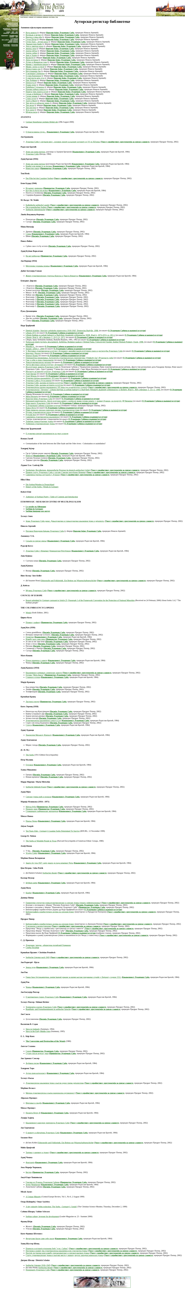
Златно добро (31, 53)
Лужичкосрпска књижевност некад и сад (43, 720)
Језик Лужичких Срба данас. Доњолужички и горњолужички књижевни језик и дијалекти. (65, 521)
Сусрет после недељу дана (37, 1053)
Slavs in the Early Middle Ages (38, 1031)
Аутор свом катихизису (36, 1073)
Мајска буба (31, 807)
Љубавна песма (32, 1063)
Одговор (29, 765)
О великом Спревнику (35, 73)
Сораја (28, 1051)
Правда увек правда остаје (37, 92)
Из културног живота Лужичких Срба (42, 367)
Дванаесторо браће (34, 44)
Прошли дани (32, 809)
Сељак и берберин (34, 94)
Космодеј (30, 58)
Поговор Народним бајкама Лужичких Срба (45, 531)
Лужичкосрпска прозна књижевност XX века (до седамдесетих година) (56, 387)
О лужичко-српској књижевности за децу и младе (47, 433)
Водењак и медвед (34, 35)
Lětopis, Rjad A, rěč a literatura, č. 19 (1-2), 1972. (45, 337)
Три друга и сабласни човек (38, 103)
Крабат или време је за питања (39, 166)
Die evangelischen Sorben (36, 207)
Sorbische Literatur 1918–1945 (38, 1265)
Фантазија (30, 1162)
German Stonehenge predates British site (42, 122)
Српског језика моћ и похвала (38, 797)
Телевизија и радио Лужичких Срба (41, 1007)
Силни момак (31, 96)
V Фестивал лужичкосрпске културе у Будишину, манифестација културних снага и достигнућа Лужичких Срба (74, 351)
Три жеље (30, 105)
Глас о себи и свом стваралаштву (40, 360)
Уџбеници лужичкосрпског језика (40, 424)
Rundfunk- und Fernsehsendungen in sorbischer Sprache (48, 1009)
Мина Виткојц (32, 396)
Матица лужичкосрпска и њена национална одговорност (50, 1093)
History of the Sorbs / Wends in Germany (42, 487)
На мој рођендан (33, 256)
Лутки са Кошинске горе (36, 62)
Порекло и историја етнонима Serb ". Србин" (47, 1248)
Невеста (29, 456)
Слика (28, 234)
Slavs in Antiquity (33, 1029)
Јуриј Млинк (31, 376)
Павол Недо (31, 408)
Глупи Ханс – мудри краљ (37, 42)
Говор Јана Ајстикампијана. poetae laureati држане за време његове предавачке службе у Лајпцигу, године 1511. (73, 977)
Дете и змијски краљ (34, 46)
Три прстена (31, 108)
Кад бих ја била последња (37, 190)
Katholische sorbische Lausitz (37, 205)
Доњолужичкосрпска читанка (38, 362)
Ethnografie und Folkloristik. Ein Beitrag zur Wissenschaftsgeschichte (68, 580)
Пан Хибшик (31, 80)
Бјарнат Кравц (32, 355)
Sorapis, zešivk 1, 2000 (35, 349)
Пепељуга (30, 83)
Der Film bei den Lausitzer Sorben (39, 178)
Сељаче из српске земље (36, 541)
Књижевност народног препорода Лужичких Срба (47, 1123)
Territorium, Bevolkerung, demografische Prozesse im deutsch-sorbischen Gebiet (58, 470)
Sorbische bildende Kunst (36, 787)
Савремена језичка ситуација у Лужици (43, 475)
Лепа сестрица (32, 60)
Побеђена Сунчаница (35, 87)
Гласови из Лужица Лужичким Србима (42, 1182)
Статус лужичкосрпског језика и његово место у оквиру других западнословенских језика (64, 1255)
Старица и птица (33, 677)
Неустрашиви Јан (33, 71)
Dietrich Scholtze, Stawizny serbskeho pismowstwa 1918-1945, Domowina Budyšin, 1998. (62, 330)
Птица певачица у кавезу (36, 660)
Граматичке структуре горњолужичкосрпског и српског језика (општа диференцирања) (63, 903)
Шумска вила (31, 112)
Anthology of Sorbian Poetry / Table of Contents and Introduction (52, 497)
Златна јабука (31, 51)
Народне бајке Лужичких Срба (39, 399)
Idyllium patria (31, 883)
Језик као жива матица (35, 152)
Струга (29, 725)
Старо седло (31, 98)
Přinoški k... (30, 346)
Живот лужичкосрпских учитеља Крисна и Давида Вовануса (52, 276)
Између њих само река (35, 639)
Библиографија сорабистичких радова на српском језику (50, 912)
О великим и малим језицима (38, 926)
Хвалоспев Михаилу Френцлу (39, 735)
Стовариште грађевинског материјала (42, 811)
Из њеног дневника (34, 188)
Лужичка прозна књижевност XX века (42, 378)
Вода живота (31, 33)
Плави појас (31, 85)
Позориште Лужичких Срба (38, 1270)
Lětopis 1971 (31, 333)
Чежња (29, 987)
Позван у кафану (33, 622)
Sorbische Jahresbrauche (35, 209)
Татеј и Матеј (31, 101)
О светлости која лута (35, 78)
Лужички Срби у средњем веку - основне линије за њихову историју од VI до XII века (63, 142)
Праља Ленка (31, 821)
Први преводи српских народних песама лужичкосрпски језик (53, 410)
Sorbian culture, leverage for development (42, 1216)
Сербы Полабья (32, 947)
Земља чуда (30, 967)
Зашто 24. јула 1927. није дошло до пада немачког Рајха (49, 863)
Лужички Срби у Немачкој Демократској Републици (48, 551)
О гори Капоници (33, 76)
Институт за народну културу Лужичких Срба (45, 371)
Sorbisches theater (50, 873)
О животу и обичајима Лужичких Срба (42, 1133)
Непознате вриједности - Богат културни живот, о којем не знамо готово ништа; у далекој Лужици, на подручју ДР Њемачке (79, 401)
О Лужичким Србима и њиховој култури (43, 405)
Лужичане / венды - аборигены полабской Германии (48, 945)
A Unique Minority (33, 1197)
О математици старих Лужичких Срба (42, 997)
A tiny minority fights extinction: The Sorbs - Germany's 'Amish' (51, 1207)
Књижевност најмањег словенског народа (44, 673)
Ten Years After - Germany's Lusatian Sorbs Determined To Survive (53, 831)
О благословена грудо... (36, 132)
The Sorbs (30, 755)
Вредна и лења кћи (34, 37)
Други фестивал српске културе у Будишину (45, 365)
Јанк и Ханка (31, 55)
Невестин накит (33, 168)
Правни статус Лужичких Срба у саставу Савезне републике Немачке (56, 472)
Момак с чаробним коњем (37, 64)
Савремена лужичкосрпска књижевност (43, 417)
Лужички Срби (32, 154)
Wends (28, 613)
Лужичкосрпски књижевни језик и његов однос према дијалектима (55, 1083)
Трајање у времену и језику (37, 1152)
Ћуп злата (30, 110)
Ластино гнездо (32, 702)
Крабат (29, 893)
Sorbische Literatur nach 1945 (38, 957)
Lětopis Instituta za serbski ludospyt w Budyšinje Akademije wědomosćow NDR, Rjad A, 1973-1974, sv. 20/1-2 (70, 335)
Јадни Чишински (33, 1184)
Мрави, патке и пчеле (35, 67)
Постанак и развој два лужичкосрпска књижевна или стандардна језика (56, 1251)
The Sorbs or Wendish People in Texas (41, 841)
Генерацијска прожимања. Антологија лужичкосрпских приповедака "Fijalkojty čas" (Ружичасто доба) (70, 358)
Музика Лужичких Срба (36, 590)
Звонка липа (31, 48)
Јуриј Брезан (31, 374)
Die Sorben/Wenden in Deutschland (40, 484)
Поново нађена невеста (36, 89)
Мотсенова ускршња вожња (38, 266)
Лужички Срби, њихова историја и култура (44, 383)
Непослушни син (33, 69)
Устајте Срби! (31, 853)
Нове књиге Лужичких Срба (38, 403)
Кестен (29, 1172)
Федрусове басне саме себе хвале (40, 1238)
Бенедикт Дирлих (33, 353)
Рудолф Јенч (31, 415)
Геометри (30, 637)
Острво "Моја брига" (35, 675)
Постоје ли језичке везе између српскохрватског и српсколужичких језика (57, 1253)
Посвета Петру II (33, 1113)
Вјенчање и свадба (34, 1103)
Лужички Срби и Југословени (39, 380)
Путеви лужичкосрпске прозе (38, 412)
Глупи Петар (31, 39)
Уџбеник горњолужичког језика (39, 421)
